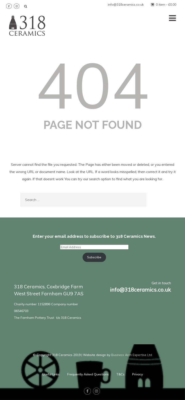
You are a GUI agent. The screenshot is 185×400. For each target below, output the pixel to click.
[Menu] (172, 18)
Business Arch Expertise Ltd (131, 355)
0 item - (166, 4)
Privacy (137, 374)
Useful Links (51, 374)
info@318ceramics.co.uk (126, 4)
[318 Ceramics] (27, 38)
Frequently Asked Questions (88, 374)
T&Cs (120, 374)
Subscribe (94, 257)
